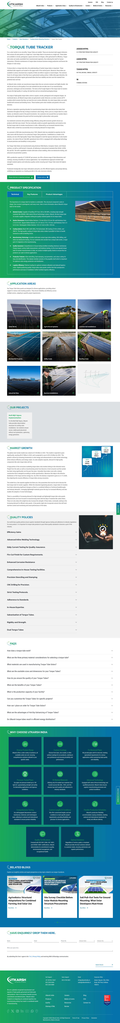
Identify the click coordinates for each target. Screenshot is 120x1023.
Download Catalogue (118, 795)
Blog (102, 2)
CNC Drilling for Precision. (18, 584)
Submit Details (100, 965)
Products (50, 6)
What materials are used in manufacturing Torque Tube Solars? (31, 664)
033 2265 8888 (49, 985)
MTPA (85, 48)
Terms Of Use (75, 1018)
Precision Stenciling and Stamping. (22, 577)
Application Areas (61, 6)
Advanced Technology (95, 780)
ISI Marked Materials (60, 780)
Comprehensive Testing (25, 810)
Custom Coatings (60, 750)
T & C (30, 956)
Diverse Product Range (25, 750)
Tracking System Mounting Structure (39, 39)
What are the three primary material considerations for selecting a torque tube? (38, 657)
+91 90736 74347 (50, 980)
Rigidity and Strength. (16, 622)
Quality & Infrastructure (76, 6)
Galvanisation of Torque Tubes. (20, 614)
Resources (108, 6)
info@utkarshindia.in (84, 980)
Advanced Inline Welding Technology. (23, 539)
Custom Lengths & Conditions (60, 810)
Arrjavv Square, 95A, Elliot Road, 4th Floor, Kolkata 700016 (101, 982)
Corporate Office (98, 977)
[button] (54, 922)
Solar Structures (23, 39)
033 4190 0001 (66, 980)
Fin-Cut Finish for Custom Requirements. (25, 554)
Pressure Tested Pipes (25, 780)
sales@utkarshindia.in (84, 982)
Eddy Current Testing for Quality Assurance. (26, 547)
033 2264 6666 (49, 982)
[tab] (15, 194)
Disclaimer (94, 1018)
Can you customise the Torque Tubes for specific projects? (30, 699)
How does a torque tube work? (19, 651)
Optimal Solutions (77, 840)
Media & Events (97, 6)
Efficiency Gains (14, 532)
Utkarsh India (40, 6)
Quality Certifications (42, 840)
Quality (47, 1003)
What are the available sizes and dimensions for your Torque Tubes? (34, 671)
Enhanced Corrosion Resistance (21, 562)
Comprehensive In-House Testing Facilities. (26, 569)
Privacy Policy (36, 956)
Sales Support (65, 977)
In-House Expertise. (15, 607)
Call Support (48, 977)
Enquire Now (118, 509)
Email (79, 977)
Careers (88, 6)
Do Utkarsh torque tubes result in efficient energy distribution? (31, 719)
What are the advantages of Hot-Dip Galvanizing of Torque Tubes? (33, 712)
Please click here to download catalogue (19, 177)
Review (66, 1006)
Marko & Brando (55, 1020)
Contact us (110, 2)
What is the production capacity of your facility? (26, 692)
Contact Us (86, 1003)
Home (8, 39)
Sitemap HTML (50, 1006)
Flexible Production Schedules (95, 810)
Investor (90, 2)
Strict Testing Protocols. (17, 592)
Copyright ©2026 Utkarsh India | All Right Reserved (56, 1018)
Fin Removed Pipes (95, 750)
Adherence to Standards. (18, 599)
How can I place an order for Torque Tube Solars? (26, 705)
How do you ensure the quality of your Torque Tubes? (28, 678)
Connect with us (41, 177)
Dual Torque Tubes (15, 629)
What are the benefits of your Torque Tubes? (24, 685)
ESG (97, 2)
